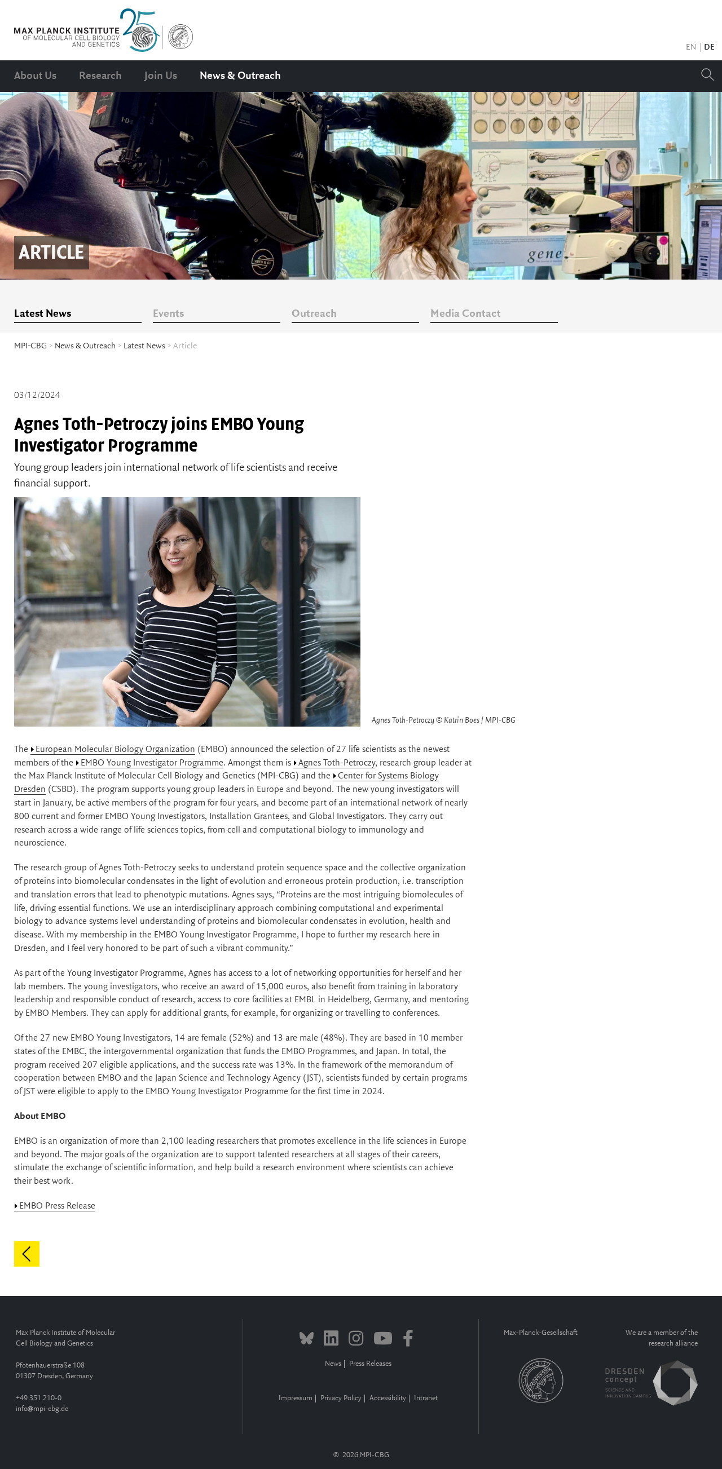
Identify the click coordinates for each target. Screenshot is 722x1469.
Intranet (426, 1398)
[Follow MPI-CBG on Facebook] (408, 1339)
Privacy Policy (341, 1398)
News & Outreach (240, 76)
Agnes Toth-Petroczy (336, 763)
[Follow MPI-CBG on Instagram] (356, 1339)
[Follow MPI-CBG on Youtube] (383, 1339)
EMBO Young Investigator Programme (152, 763)
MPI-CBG (30, 346)
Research (100, 76)
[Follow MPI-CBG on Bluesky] (307, 1339)
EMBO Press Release (57, 1206)
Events (168, 314)
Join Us (160, 76)
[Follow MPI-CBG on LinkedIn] (331, 1339)
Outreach (314, 314)
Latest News (42, 314)
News (333, 1364)
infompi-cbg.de (42, 1409)
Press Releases (370, 1364)
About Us (35, 76)
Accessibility (387, 1398)
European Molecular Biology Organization (115, 749)
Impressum (295, 1398)
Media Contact (465, 314)
